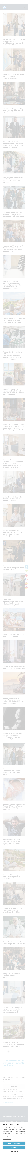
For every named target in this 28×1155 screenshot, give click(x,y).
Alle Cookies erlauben (14, 1143)
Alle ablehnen (14, 1147)
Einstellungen (14, 1151)
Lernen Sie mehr (7, 1139)
